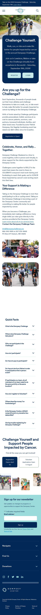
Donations (7, 566)
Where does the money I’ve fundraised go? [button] (14, 402)
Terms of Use (8, 531)
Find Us (5, 556)
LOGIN (28, 75)
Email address (9, 514)
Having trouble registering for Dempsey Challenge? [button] (15, 424)
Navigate (6, 545)
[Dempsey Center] (20, 11)
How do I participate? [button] (12, 353)
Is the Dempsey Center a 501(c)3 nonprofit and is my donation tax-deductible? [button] (17, 413)
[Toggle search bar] (37, 10)
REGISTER (14, 75)
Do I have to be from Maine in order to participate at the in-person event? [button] (17, 370)
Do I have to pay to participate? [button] (16, 361)
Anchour (4, 601)
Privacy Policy (27, 529)
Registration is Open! (12, 136)
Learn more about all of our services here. (18, 222)
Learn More (17, 5)
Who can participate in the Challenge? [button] (14, 344)
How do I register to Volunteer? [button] (16, 394)
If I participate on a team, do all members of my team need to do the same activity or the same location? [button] (16, 383)
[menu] (3, 10)
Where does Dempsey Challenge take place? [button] (16, 335)
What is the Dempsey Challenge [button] (16, 326)
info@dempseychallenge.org (13, 229)
